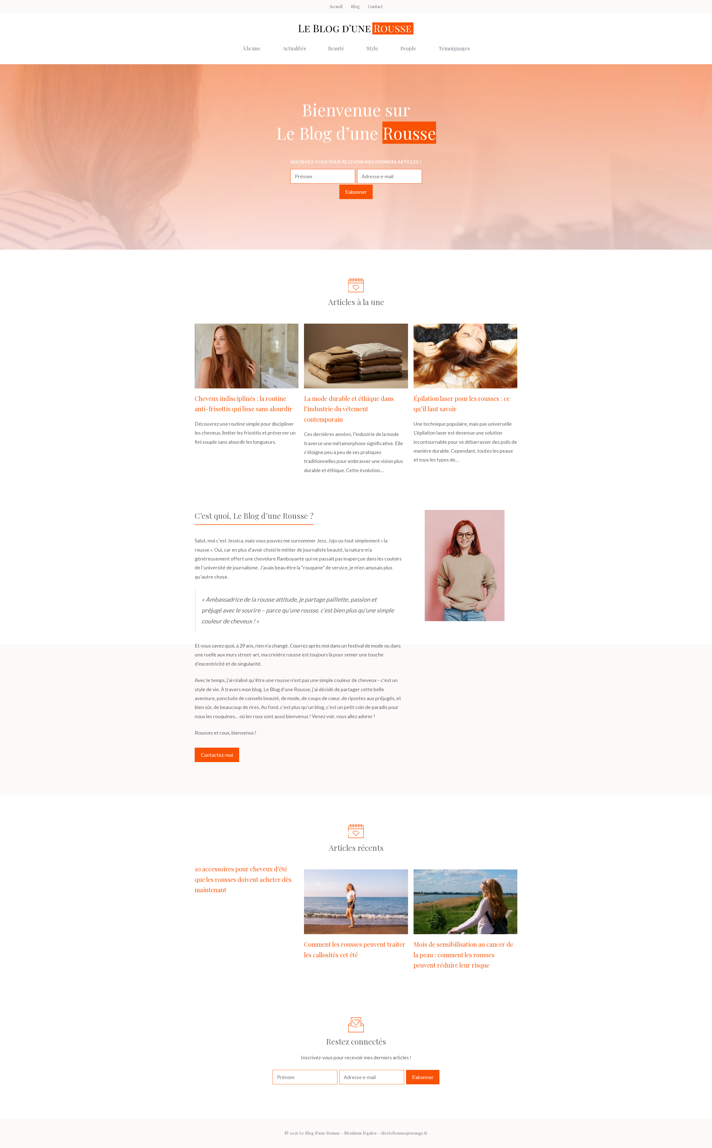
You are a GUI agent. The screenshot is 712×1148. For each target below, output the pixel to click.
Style (372, 48)
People (408, 48)
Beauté (336, 48)
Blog (355, 6)
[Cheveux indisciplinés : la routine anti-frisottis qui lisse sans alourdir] (246, 384)
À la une (252, 48)
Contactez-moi (217, 755)
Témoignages (454, 48)
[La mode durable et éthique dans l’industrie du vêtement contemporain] (356, 384)
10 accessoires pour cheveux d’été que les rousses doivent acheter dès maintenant (243, 879)
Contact (375, 6)
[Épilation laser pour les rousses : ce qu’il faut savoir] (465, 384)
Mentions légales (360, 1133)
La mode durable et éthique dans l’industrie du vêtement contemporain (349, 408)
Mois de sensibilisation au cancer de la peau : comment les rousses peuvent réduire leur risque (463, 954)
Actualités (294, 48)
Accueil (336, 6)
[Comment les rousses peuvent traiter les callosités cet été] (356, 930)
